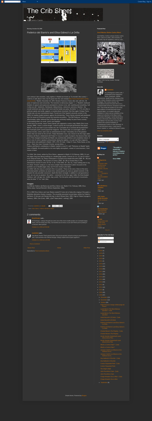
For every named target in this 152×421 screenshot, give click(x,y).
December (104, 297)
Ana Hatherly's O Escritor (108, 361)
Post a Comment (35, 244)
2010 (101, 290)
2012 (101, 284)
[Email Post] (49, 206)
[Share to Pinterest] (61, 206)
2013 (101, 282)
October (103, 302)
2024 (101, 256)
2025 (101, 253)
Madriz (52, 208)
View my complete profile (104, 131)
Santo (99, 189)
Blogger (84, 395)
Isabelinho (35, 233)
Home (59, 248)
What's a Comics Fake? (107, 347)
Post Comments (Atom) (42, 251)
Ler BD (100, 219)
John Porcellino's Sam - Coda (109, 371)
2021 (101, 261)
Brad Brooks (36, 218)
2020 (101, 264)
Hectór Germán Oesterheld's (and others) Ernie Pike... (110, 337)
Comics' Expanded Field (107, 366)
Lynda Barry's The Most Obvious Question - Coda (110, 309)
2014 (101, 279)
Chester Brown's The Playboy (109, 333)
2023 (101, 258)
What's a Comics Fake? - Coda (109, 344)
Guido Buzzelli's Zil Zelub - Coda (110, 317)
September (104, 382)
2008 (101, 295)
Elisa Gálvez (35, 208)
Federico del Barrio (45, 208)
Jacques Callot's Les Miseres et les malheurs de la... (111, 350)
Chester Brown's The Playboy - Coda (111, 331)
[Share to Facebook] (59, 206)
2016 (101, 274)
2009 (101, 292)
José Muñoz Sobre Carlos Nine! (109, 32)
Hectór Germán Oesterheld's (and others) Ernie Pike (110, 341)
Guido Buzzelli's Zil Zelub (108, 320)
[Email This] (53, 206)
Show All (107, 230)
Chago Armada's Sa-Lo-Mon (109, 379)
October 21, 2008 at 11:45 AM (41, 240)
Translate (112, 142)
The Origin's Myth (105, 369)
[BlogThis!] (55, 206)
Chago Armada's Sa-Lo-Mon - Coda (111, 376)
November (104, 300)
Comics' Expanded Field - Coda (110, 363)
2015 (101, 277)
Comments (103, 241)
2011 (101, 287)
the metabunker (103, 209)
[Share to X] (57, 206)
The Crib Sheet (49, 10)
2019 (101, 266)
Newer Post (31, 248)
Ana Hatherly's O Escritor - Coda (110, 358)
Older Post (87, 248)
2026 (101, 250)
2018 (101, 269)
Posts (101, 238)
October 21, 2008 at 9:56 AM (40, 227)
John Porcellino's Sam (107, 374)
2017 (101, 271)
